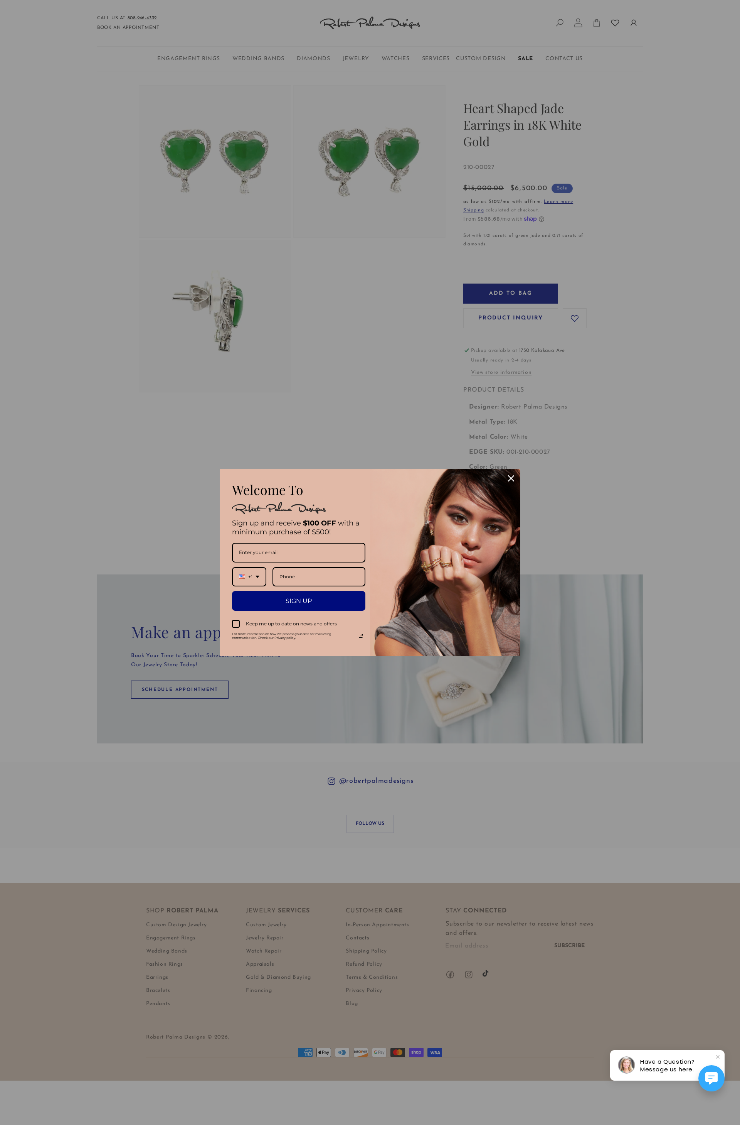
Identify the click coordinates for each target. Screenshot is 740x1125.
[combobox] (249, 576)
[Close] (511, 478)
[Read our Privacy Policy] (360, 635)
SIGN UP (299, 601)
